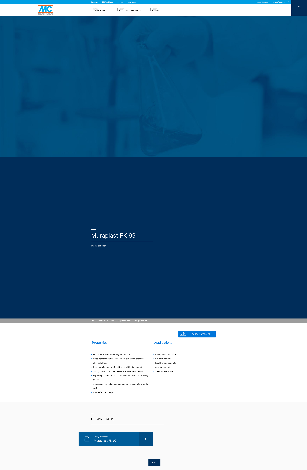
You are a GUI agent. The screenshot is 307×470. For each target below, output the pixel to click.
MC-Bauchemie (45, 10)
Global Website (262, 2)
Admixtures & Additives (106, 321)
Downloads (132, 2)
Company (94, 2)
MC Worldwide (107, 2)
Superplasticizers (124, 321)
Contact (120, 2)
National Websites (278, 2)
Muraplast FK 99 (140, 321)
